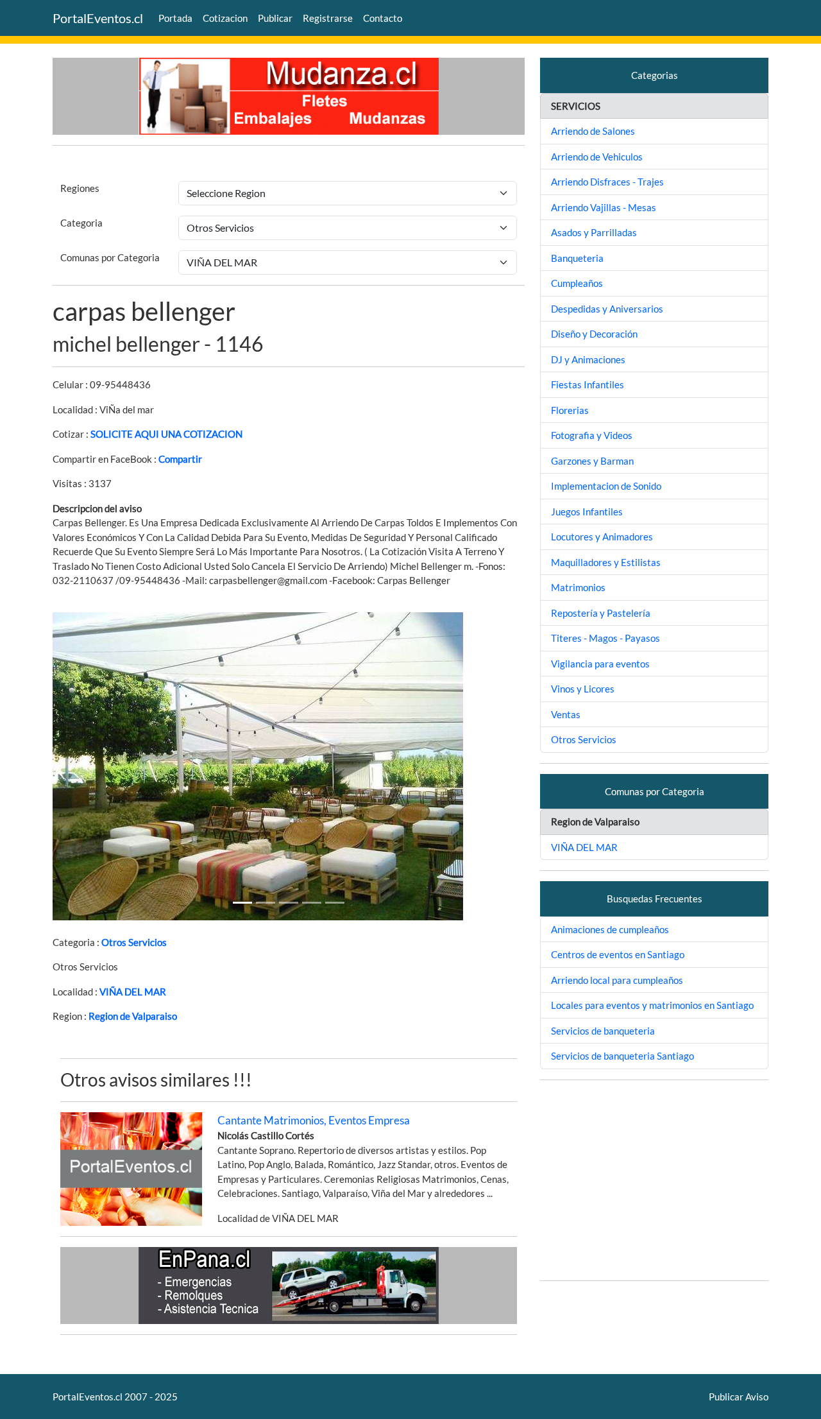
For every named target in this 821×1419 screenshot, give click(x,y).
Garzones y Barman (592, 461)
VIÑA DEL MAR (132, 991)
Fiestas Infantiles (587, 384)
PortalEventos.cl (98, 18)
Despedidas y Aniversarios (607, 308)
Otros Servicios (134, 942)
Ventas (565, 714)
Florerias (570, 410)
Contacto (382, 18)
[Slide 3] (311, 902)
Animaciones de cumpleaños (610, 929)
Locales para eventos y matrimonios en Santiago (652, 1005)
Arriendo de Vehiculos (597, 156)
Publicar (275, 18)
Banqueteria (577, 258)
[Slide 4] (334, 902)
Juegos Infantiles (587, 511)
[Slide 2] (288, 902)
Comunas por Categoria (110, 257)
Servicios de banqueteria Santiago (622, 1056)
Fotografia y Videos (591, 435)
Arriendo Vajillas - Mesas (603, 207)
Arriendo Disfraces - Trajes (607, 181)
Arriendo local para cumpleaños (617, 980)
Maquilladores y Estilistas (606, 562)
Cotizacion (225, 18)
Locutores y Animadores (602, 536)
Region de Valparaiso (133, 1016)
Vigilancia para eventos (600, 663)
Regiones (79, 188)
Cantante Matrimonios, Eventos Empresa (313, 1120)
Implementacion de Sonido (606, 486)
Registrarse (328, 18)
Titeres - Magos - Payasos (605, 638)
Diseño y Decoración (594, 334)
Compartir (180, 459)
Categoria (81, 222)
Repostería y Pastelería (600, 613)
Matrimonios (578, 587)
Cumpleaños (577, 283)
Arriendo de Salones (593, 131)
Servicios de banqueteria (603, 1030)
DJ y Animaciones (588, 359)
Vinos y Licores (582, 688)
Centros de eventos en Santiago (617, 954)
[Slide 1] (242, 902)
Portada (175, 18)
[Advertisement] (654, 1180)
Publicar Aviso (738, 1396)
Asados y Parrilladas (594, 232)
